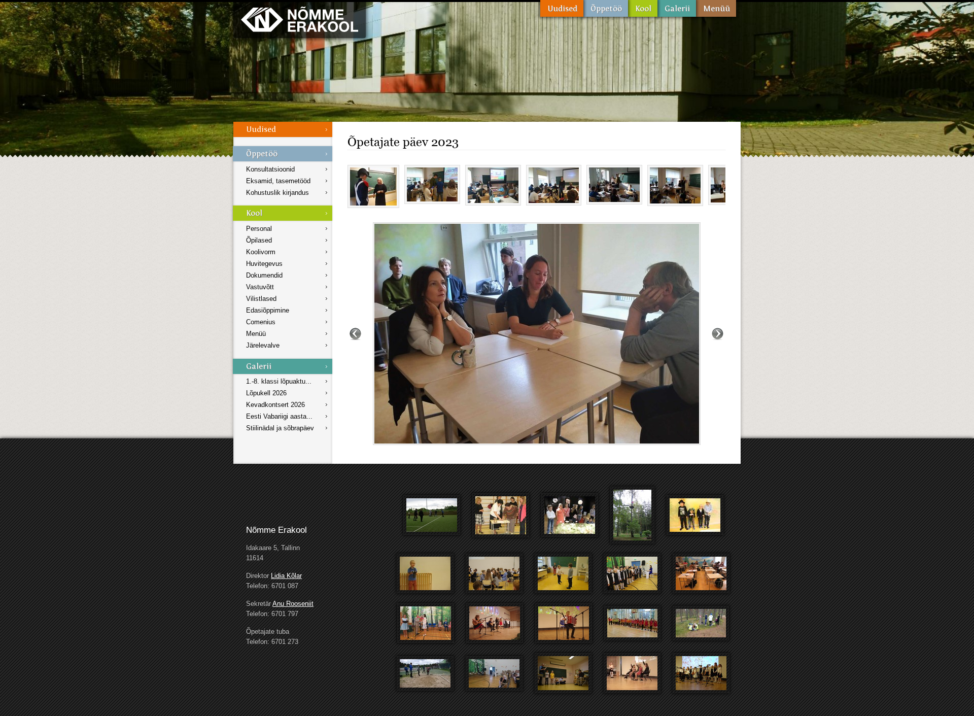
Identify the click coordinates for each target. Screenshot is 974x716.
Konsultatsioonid (270, 169)
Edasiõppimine (267, 310)
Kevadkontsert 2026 (275, 404)
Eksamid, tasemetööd (278, 181)
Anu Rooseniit (293, 603)
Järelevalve (263, 345)
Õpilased (259, 240)
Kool (642, 8)
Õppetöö (605, 8)
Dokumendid (264, 275)
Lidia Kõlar (286, 575)
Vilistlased (261, 298)
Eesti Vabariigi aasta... (279, 416)
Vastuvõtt (260, 287)
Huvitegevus (264, 263)
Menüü (716, 8)
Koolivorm (260, 252)
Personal (259, 228)
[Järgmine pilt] (717, 334)
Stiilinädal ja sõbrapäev (280, 428)
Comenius (260, 322)
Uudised (561, 8)
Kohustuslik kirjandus (277, 192)
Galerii (676, 8)
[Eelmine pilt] (355, 334)
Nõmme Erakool (299, 19)
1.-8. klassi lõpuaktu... (278, 381)
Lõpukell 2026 (266, 393)
